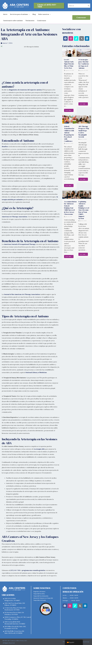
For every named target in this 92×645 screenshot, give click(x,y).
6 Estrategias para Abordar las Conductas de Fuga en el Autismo (83, 63)
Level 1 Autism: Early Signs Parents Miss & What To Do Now (69, 63)
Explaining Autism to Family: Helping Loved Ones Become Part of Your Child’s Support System (83, 209)
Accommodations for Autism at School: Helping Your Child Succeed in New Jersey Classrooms (70, 207)
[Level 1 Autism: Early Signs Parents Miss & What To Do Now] (69, 52)
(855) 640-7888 (15, 570)
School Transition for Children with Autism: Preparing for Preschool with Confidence (69, 133)
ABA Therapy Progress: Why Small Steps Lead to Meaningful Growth (83, 131)
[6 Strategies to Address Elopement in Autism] (84, 52)
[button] (49, 6)
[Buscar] (88, 6)
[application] (29, 14)
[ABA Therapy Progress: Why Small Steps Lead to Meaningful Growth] (84, 119)
